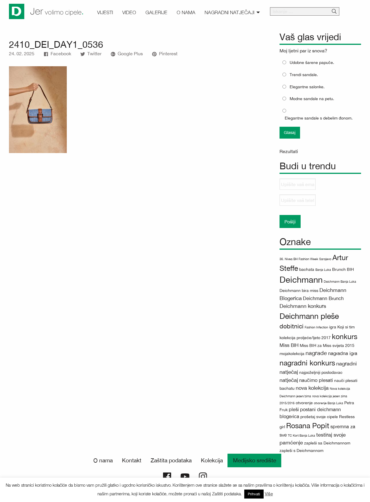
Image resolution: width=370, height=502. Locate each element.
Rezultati (289, 151)
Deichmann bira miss (299, 290)
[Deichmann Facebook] (167, 476)
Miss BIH (289, 345)
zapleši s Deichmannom (301, 450)
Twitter (94, 53)
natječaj (289, 380)
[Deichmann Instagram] (203, 476)
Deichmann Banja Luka (340, 281)
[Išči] (334, 11)
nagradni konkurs (307, 362)
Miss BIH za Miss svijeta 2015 (327, 345)
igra (332, 327)
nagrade (316, 353)
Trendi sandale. (304, 74)
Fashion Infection (316, 327)
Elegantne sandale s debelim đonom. (319, 118)
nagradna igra (342, 353)
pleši (294, 409)
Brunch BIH (343, 269)
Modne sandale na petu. (312, 98)
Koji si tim (346, 327)
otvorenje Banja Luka (328, 403)
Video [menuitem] (129, 12)
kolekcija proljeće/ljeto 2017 (305, 337)
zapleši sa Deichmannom (327, 443)
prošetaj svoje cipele (319, 416)
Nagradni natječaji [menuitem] (229, 12)
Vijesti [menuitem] (105, 12)
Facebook (61, 53)
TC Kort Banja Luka (301, 435)
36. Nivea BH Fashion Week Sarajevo (305, 259)
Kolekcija (212, 460)
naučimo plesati (316, 380)
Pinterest (168, 53)
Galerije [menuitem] (156, 12)
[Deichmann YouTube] (185, 476)
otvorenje (304, 402)
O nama (103, 460)
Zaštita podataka (171, 460)
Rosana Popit (307, 425)
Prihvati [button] (254, 494)
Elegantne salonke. (307, 86)
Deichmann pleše (309, 316)
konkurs (344, 336)
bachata (306, 269)
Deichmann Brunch (323, 298)
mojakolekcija (292, 353)
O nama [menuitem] (186, 12)
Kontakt (131, 460)
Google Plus (130, 53)
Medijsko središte (254, 460)
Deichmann (301, 279)
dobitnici (292, 326)
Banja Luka (323, 269)
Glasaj (289, 132)
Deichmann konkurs (303, 306)
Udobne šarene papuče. (312, 62)
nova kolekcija (312, 388)
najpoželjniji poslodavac (321, 372)
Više (269, 493)
